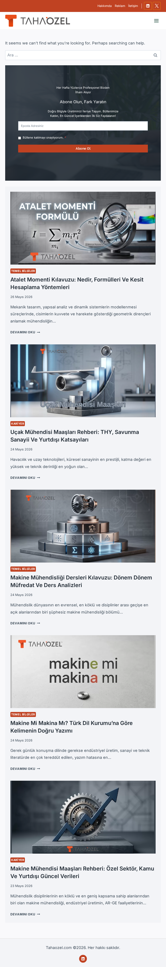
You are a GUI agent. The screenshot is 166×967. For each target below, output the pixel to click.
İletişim (133, 6)
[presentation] (83, 228)
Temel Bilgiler (23, 271)
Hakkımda (104, 6)
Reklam (120, 6)
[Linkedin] (148, 6)
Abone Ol (83, 148)
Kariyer (17, 423)
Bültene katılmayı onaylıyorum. (44, 137)
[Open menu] (156, 21)
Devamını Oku (25, 332)
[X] (157, 6)
